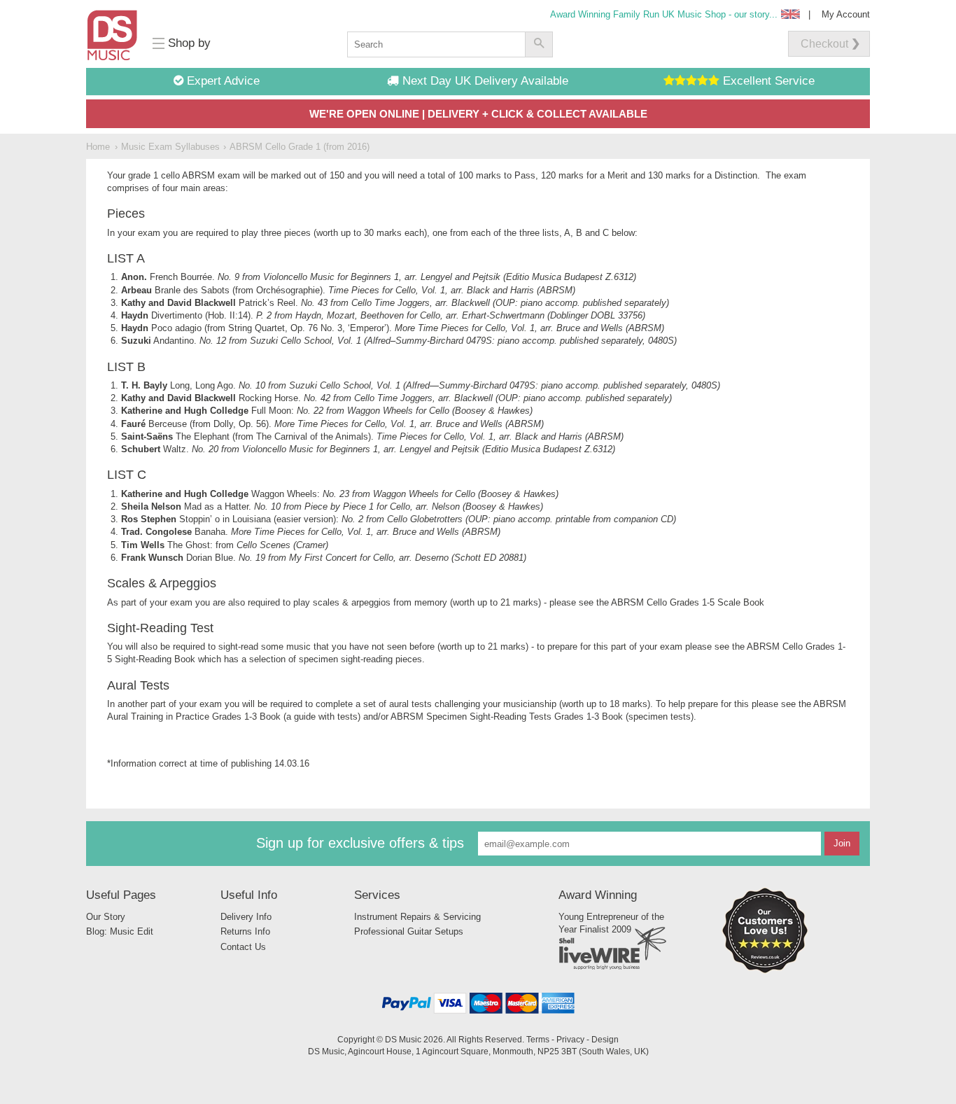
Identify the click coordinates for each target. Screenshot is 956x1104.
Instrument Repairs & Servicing (417, 916)
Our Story (105, 916)
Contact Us (243, 947)
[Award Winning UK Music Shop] (765, 970)
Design (605, 1039)
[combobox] (436, 44)
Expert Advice (221, 81)
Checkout (824, 44)
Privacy (570, 1039)
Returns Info (245, 931)
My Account (846, 14)
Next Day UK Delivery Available (483, 81)
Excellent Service (767, 81)
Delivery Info (246, 916)
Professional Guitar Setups (408, 931)
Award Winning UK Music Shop (664, 14)
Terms (537, 1039)
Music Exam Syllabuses (170, 146)
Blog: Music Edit (119, 931)
